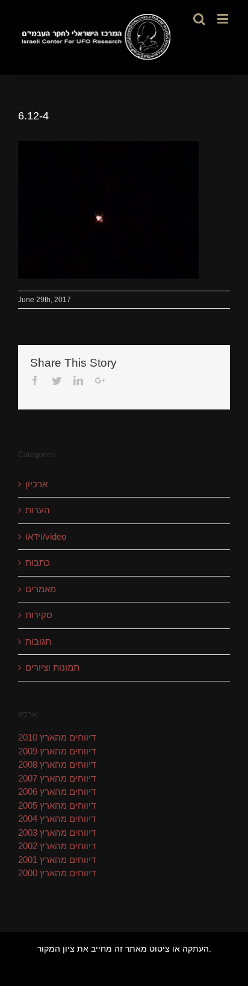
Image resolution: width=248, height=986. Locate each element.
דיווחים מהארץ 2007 (57, 778)
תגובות (38, 641)
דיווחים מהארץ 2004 (57, 819)
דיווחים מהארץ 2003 (57, 832)
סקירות (38, 615)
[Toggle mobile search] (199, 18)
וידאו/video (45, 536)
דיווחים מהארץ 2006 (57, 791)
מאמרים (40, 589)
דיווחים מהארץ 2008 (57, 764)
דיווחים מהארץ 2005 (57, 805)
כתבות (37, 562)
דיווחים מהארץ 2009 (57, 751)
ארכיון (36, 484)
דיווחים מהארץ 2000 (57, 873)
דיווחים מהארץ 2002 (57, 846)
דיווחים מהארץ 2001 (57, 860)
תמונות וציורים (52, 667)
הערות (37, 510)
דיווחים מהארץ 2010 (57, 737)
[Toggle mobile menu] (223, 18)
